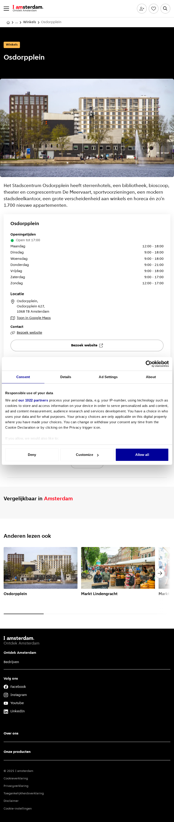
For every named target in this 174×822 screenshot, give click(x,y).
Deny (32, 455)
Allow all (142, 455)
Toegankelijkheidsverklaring (24, 793)
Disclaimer (11, 801)
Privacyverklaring (16, 786)
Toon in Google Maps (34, 318)
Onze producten (17, 752)
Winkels (29, 22)
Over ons (11, 733)
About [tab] (151, 377)
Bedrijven (11, 662)
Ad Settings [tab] (108, 377)
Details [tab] (65, 377)
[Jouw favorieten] (154, 9)
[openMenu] (6, 9)
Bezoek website (29, 333)
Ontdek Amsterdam (20, 653)
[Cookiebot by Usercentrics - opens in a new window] (149, 363)
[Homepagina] (8, 22)
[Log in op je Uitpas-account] (142, 9)
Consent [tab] (23, 377)
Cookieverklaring (16, 778)
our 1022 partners (33, 400)
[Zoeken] (165, 9)
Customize (84, 455)
